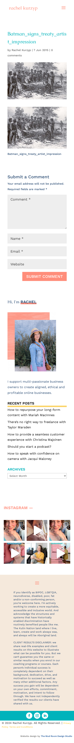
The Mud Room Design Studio (56, 736)
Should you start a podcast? (29, 446)
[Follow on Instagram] (37, 715)
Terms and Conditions (21, 727)
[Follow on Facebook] (29, 715)
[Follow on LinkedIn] (45, 715)
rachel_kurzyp (14, 525)
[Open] (14, 530)
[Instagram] (20, 536)
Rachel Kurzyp (21, 50)
